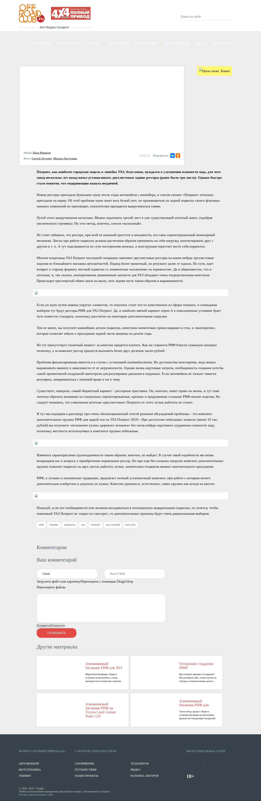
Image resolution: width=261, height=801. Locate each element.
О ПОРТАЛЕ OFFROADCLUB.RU (96, 751)
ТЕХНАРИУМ (139, 763)
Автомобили (41, 43)
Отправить (43, 625)
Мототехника (70, 43)
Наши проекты (176, 43)
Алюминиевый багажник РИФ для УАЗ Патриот (103, 666)
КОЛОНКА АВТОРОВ (144, 775)
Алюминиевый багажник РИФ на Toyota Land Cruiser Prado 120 (100, 710)
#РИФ (41, 525)
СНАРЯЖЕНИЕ (84, 763)
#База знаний (113, 525)
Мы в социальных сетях (205, 751)
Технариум (221, 43)
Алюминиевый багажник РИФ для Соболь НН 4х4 (194, 703)
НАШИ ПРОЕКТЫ (86, 775)
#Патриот (95, 525)
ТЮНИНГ (25, 775)
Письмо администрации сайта (36, 794)
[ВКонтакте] (172, 155)
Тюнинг (94, 43)
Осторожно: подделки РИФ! (196, 666)
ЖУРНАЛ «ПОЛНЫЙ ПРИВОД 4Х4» (42, 751)
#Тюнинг (53, 525)
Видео (200, 43)
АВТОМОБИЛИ (29, 763)
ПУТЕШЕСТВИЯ (85, 769)
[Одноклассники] (178, 155)
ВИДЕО (135, 769)
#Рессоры (130, 525)
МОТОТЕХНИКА (30, 769)
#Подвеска (69, 525)
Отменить (56, 625)
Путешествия (146, 43)
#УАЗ (83, 525)
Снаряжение (118, 43)
